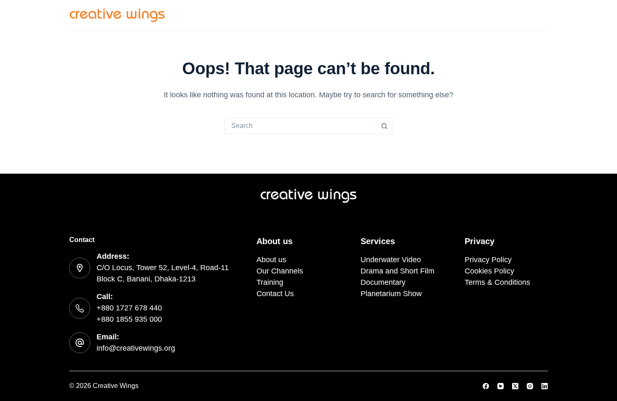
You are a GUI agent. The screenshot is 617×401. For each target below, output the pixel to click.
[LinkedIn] (544, 386)
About (368, 14)
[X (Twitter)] (515, 386)
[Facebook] (486, 386)
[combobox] (300, 125)
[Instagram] (530, 386)
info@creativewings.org (136, 348)
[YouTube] (500, 386)
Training (476, 14)
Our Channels (420, 14)
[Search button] (384, 126)
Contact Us (528, 14)
